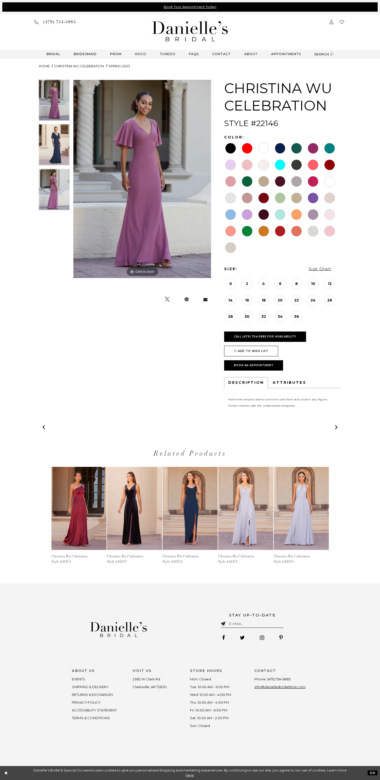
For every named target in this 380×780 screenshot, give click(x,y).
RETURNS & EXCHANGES (92, 695)
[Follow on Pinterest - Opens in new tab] (281, 638)
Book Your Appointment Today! (190, 7)
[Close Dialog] (6, 773)
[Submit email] (224, 622)
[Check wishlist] (342, 21)
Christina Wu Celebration (79, 66)
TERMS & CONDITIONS (91, 718)
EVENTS (78, 679)
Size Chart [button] (320, 269)
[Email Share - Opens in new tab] (205, 299)
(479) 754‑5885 (279, 679)
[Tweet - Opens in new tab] (167, 299)
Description (246, 382)
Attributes (289, 382)
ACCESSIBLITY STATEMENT (94, 710)
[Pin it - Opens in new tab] (186, 299)
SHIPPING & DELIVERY (90, 687)
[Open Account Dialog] (331, 21)
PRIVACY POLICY (86, 702)
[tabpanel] (54, 102)
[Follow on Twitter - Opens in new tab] (242, 638)
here (190, 775)
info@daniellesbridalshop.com (280, 687)
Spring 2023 (119, 66)
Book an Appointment (253, 365)
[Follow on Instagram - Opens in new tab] (262, 638)
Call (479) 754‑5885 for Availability (265, 336)
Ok (372, 773)
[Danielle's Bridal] (190, 31)
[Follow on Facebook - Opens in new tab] (223, 638)
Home (44, 66)
